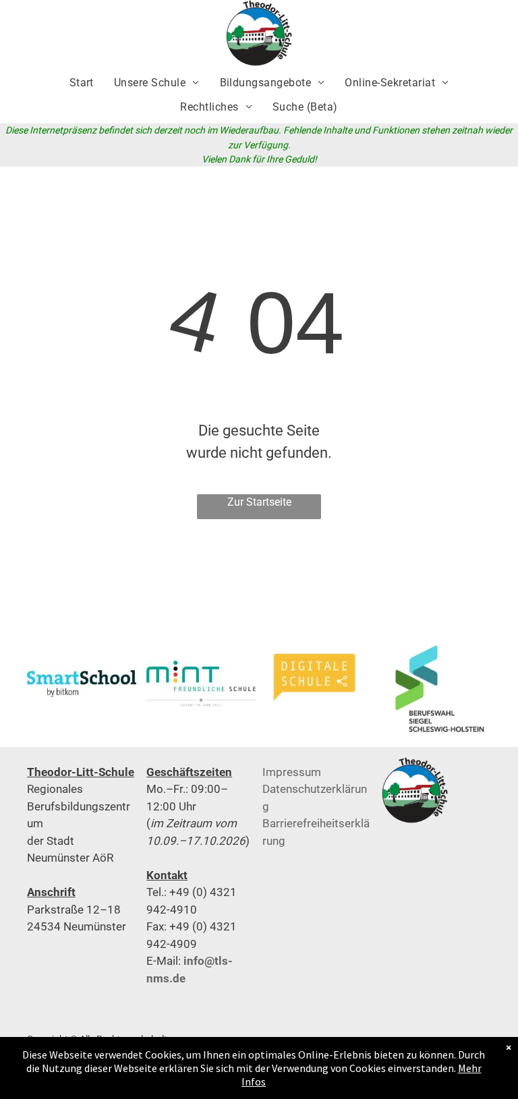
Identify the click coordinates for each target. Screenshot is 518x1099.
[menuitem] (81, 83)
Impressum (291, 772)
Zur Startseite (259, 502)
